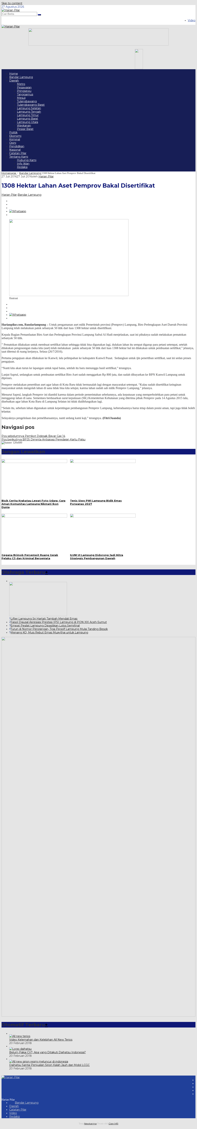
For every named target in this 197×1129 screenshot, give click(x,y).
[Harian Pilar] (11, 10)
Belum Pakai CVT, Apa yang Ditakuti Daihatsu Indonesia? (47, 1052)
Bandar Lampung (29, 194)
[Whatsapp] (17, 211)
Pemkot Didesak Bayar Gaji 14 (33, 436)
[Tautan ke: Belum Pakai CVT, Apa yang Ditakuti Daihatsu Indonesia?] (20, 1049)
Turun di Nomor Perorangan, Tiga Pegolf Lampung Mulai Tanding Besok (59, 629)
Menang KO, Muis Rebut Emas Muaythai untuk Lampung (49, 632)
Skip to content (12, 3)
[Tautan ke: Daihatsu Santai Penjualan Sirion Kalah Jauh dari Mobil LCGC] (38, 1061)
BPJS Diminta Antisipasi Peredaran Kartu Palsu (43, 439)
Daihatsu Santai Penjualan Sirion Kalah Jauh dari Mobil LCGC (49, 1065)
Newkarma (90, 1123)
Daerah (14, 1106)
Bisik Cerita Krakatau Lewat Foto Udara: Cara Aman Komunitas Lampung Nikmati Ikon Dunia (33, 504)
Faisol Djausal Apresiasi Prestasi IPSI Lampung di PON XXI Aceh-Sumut (59, 622)
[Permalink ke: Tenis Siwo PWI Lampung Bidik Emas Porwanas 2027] (103, 461)
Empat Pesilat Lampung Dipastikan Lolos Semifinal (45, 625)
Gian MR (113, 1123)
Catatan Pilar (17, 1109)
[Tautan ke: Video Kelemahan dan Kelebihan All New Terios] (19, 1036)
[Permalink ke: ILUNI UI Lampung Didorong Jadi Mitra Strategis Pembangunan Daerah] (103, 516)
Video (13, 1113)
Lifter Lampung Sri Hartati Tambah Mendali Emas (44, 618)
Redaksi (14, 1116)
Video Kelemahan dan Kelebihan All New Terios (40, 1039)
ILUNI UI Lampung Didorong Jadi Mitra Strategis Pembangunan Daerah (96, 556)
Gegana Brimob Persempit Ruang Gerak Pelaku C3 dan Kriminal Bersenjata (30, 556)
